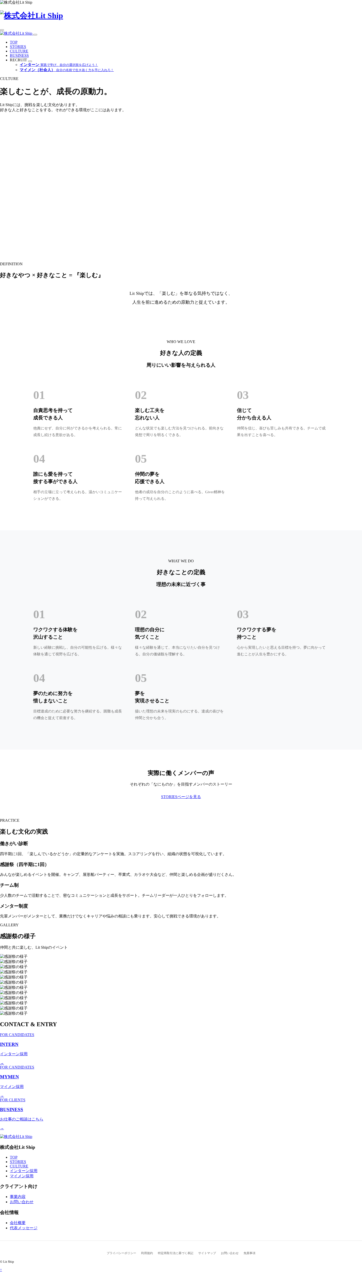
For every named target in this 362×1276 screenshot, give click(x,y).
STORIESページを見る (181, 797)
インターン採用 (23, 1171)
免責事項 (249, 1253)
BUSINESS (19, 55)
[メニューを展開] (30, 61)
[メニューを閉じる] (35, 34)
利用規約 (147, 1253)
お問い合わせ (21, 1202)
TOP (13, 42)
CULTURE (19, 51)
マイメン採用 (21, 1176)
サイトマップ (207, 1253)
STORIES (18, 47)
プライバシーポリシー (121, 1253)
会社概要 (18, 1223)
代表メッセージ (23, 1228)
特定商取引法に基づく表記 (175, 1253)
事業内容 (18, 1197)
